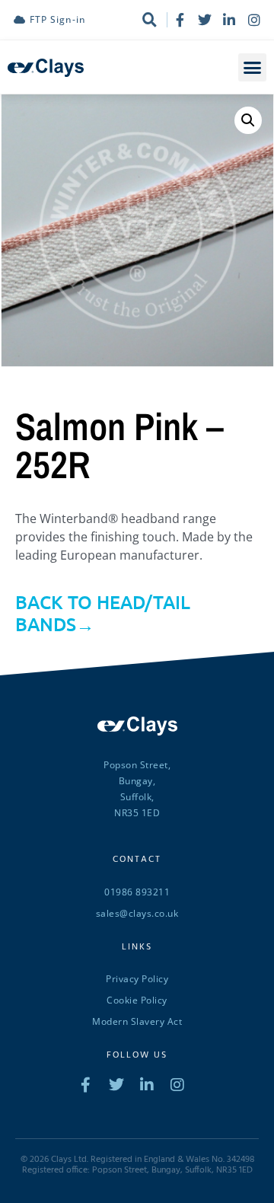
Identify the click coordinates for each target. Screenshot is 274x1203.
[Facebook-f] (179, 20)
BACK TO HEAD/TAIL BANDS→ (102, 613)
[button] (252, 67)
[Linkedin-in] (229, 20)
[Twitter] (205, 20)
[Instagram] (254, 20)
